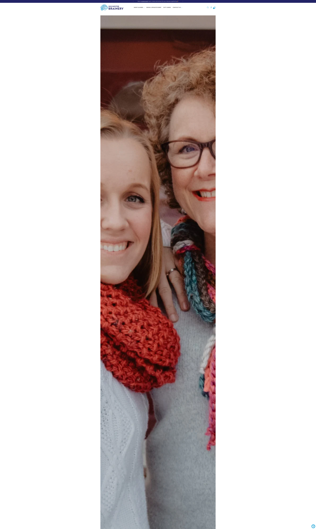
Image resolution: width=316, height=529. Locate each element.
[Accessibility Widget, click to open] (313, 526)
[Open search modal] (207, 7)
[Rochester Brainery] (111, 7)
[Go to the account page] (211, 7)
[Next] (183, 1)
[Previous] (133, 1)
